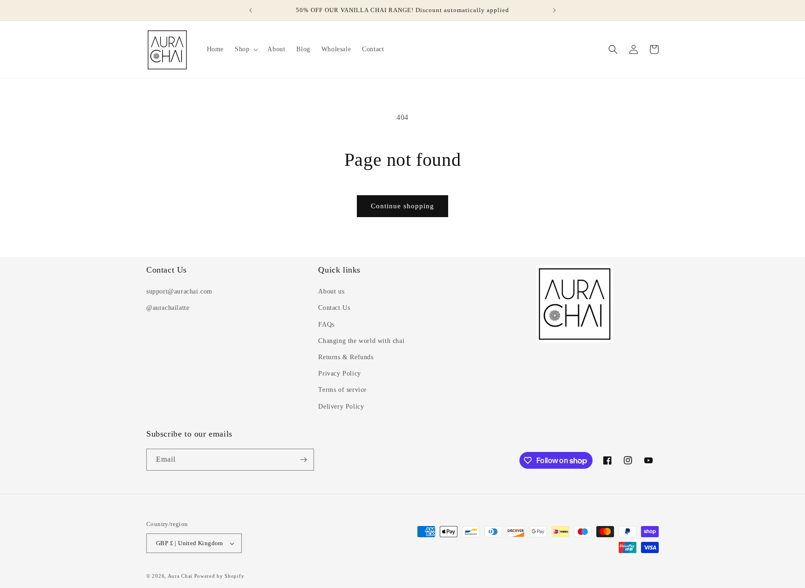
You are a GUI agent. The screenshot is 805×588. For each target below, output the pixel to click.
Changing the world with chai (361, 340)
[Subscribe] (303, 460)
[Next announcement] (554, 10)
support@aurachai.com (179, 291)
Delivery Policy (341, 406)
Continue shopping (402, 206)
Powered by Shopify (219, 576)
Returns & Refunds (345, 357)
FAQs (326, 324)
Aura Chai (180, 576)
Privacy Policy (339, 373)
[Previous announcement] (250, 10)
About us (331, 291)
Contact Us (334, 307)
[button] (245, 49)
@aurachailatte (167, 307)
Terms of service (342, 389)
